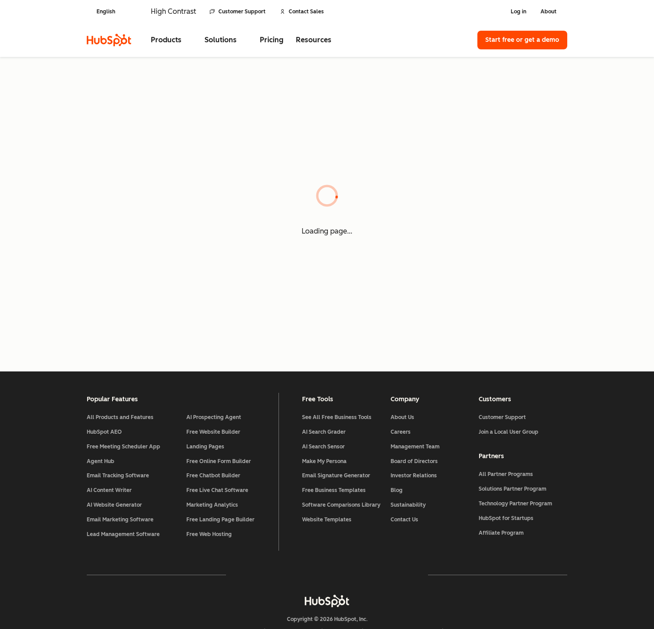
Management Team (415, 447)
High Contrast (173, 11)
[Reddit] (378, 574)
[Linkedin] (353, 574)
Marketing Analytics (212, 505)
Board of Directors (414, 461)
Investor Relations (414, 475)
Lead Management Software (123, 534)
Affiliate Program (501, 533)
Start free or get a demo (522, 40)
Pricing (271, 40)
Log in (518, 11)
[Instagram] (275, 574)
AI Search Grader (324, 432)
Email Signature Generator (336, 475)
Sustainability (408, 505)
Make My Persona (324, 461)
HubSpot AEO (104, 432)
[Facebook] (249, 574)
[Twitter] (327, 574)
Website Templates (326, 519)
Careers (401, 432)
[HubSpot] (109, 40)
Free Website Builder (213, 432)
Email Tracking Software (118, 475)
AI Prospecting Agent (213, 417)
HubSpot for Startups (506, 518)
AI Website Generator (114, 505)
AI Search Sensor (323, 447)
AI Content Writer (109, 490)
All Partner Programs (506, 474)
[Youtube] (301, 574)
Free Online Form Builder (218, 461)
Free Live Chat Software (217, 490)
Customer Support (242, 11)
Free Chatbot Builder (213, 475)
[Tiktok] (404, 574)
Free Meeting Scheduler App (123, 447)
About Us (402, 417)
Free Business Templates (334, 490)
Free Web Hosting (209, 534)
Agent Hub (100, 461)
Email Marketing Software (120, 519)
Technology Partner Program (515, 503)
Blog (397, 490)
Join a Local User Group (508, 432)
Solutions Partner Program (512, 489)
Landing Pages (205, 447)
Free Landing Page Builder (220, 519)
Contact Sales (306, 11)
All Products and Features (120, 417)
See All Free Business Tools (336, 417)
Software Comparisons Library (341, 505)
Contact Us (404, 519)
